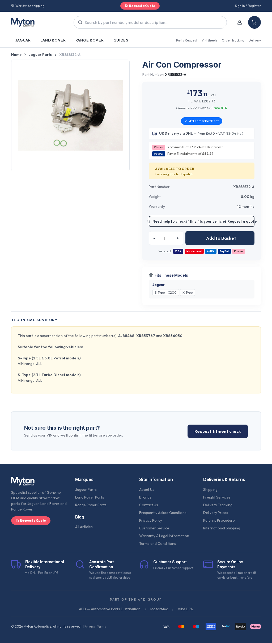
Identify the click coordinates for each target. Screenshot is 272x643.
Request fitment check (217, 431)
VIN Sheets (210, 40)
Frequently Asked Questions (162, 512)
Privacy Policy (150, 520)
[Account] (239, 22)
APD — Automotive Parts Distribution (110, 609)
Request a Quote (142, 6)
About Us (146, 489)
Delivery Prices (215, 512)
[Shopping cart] (254, 22)
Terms (101, 626)
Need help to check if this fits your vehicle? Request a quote (203, 221)
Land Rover (53, 40)
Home (16, 54)
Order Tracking (233, 40)
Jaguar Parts (40, 54)
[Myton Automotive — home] (23, 22)
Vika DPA (185, 609)
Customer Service (154, 528)
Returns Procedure (219, 520)
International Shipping (221, 528)
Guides (120, 40)
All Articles (84, 526)
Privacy (89, 626)
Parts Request (186, 40)
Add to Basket (221, 238)
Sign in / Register (248, 6)
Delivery (255, 40)
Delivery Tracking (217, 505)
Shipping (210, 489)
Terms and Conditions (157, 543)
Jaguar (23, 40)
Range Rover (89, 40)
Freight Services (217, 497)
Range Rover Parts (91, 505)
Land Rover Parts (89, 497)
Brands (145, 497)
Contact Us (148, 505)
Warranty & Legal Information (164, 535)
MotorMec (159, 609)
